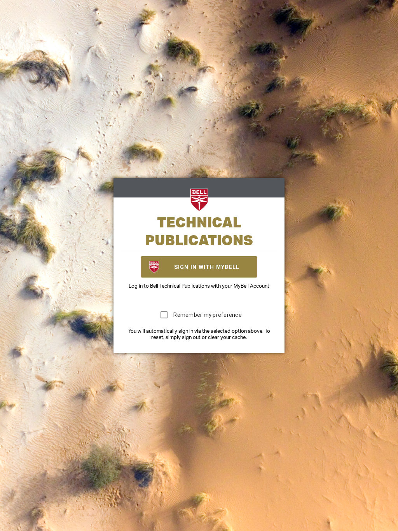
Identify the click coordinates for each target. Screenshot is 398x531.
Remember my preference (207, 315)
